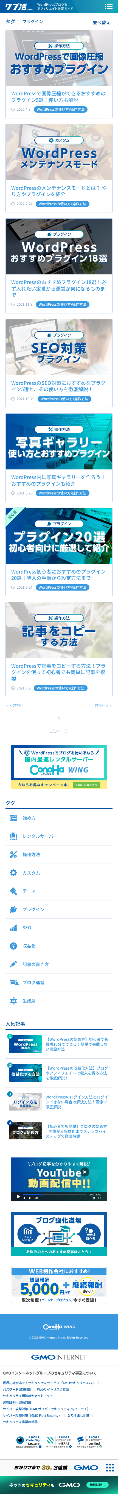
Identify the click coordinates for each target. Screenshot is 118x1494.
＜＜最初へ (14, 705)
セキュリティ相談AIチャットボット (28, 1395)
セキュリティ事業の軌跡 (20, 1421)
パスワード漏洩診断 (17, 1389)
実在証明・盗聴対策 (17, 1402)
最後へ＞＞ (104, 705)
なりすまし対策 (78, 1415)
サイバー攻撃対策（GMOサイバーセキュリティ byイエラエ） (46, 1408)
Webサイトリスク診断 (53, 1389)
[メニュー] (109, 6)
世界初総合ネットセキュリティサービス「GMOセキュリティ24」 (49, 1382)
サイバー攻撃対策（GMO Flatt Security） (32, 1415)
